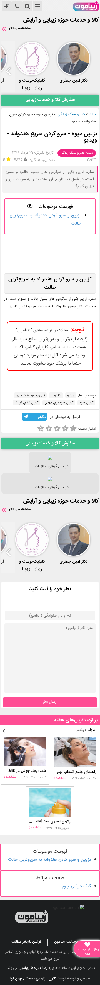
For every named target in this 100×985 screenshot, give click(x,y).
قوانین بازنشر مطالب (26, 942)
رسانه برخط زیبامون (33, 968)
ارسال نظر (50, 702)
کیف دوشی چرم (76, 886)
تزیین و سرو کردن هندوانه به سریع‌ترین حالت (49, 859)
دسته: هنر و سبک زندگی (76, 153)
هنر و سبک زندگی (71, 114)
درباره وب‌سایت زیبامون (71, 942)
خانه (92, 114)
